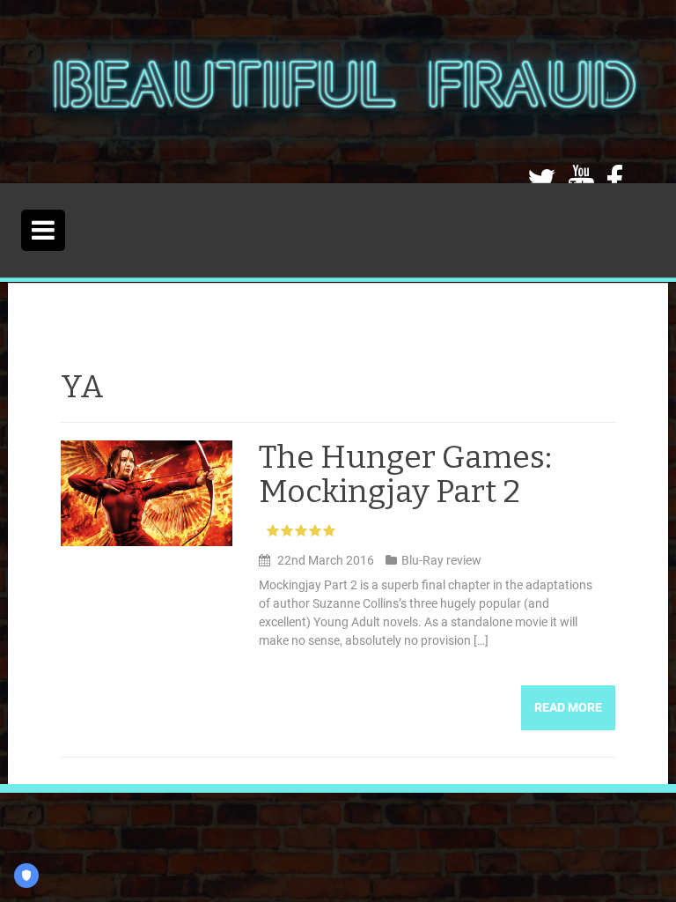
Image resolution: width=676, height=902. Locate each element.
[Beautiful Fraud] (343, 91)
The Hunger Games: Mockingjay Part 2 (405, 475)
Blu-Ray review (441, 560)
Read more (568, 707)
